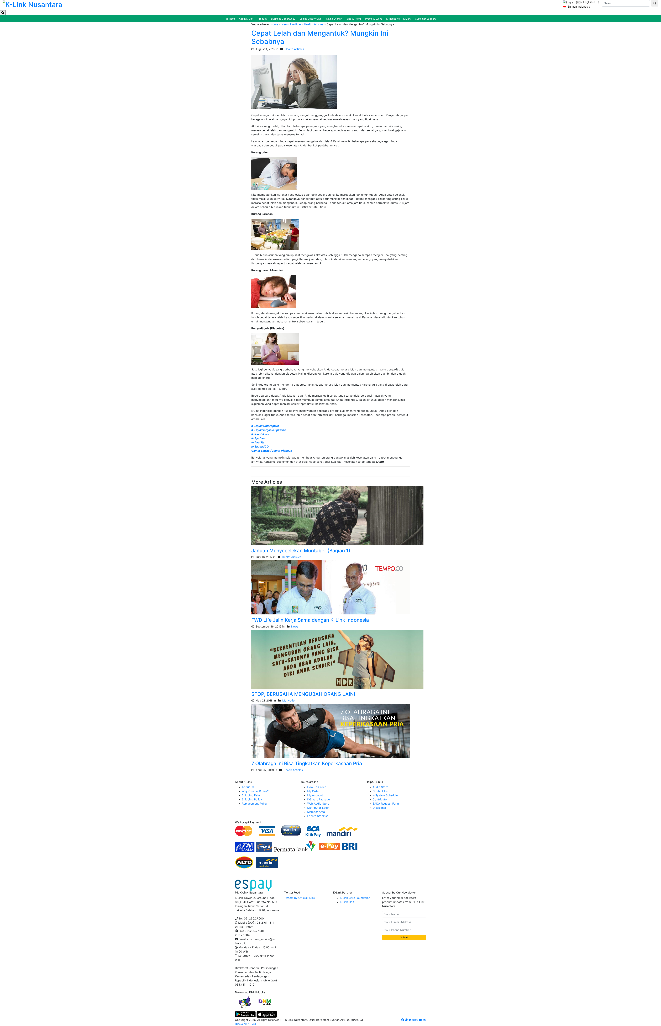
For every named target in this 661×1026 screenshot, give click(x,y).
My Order (313, 791)
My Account (315, 795)
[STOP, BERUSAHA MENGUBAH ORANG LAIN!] (337, 659)
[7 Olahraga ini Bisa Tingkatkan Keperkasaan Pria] (330, 730)
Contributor (380, 799)
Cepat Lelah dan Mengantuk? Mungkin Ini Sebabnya (319, 37)
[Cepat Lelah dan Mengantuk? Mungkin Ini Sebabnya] (294, 81)
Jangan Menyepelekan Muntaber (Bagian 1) (300, 551)
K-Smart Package (318, 799)
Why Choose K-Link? (255, 791)
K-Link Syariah (334, 18)
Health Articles (313, 24)
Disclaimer (379, 807)
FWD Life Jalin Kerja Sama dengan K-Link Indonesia (310, 620)
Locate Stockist (317, 816)
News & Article (291, 24)
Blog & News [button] (354, 18)
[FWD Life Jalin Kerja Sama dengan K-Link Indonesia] (330, 587)
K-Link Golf (347, 902)
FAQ (253, 1024)
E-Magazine (393, 18)
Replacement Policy (254, 803)
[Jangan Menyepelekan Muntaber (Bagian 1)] (337, 515)
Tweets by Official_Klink (299, 898)
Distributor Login (318, 807)
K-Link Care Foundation (355, 898)
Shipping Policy (252, 799)
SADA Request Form (386, 803)
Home (232, 18)
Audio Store (380, 787)
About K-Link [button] (246, 18)
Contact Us (380, 791)
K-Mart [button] (407, 18)
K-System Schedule (385, 795)
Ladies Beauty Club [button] (311, 18)
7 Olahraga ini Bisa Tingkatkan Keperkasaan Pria (306, 763)
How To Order (316, 787)
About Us (248, 787)
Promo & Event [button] (373, 18)
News (294, 626)
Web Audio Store (318, 803)
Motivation (289, 700)
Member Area (316, 812)
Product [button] (262, 18)
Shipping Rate (251, 795)
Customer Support (425, 18)
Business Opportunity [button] (283, 18)
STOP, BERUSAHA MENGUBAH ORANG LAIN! (303, 694)
